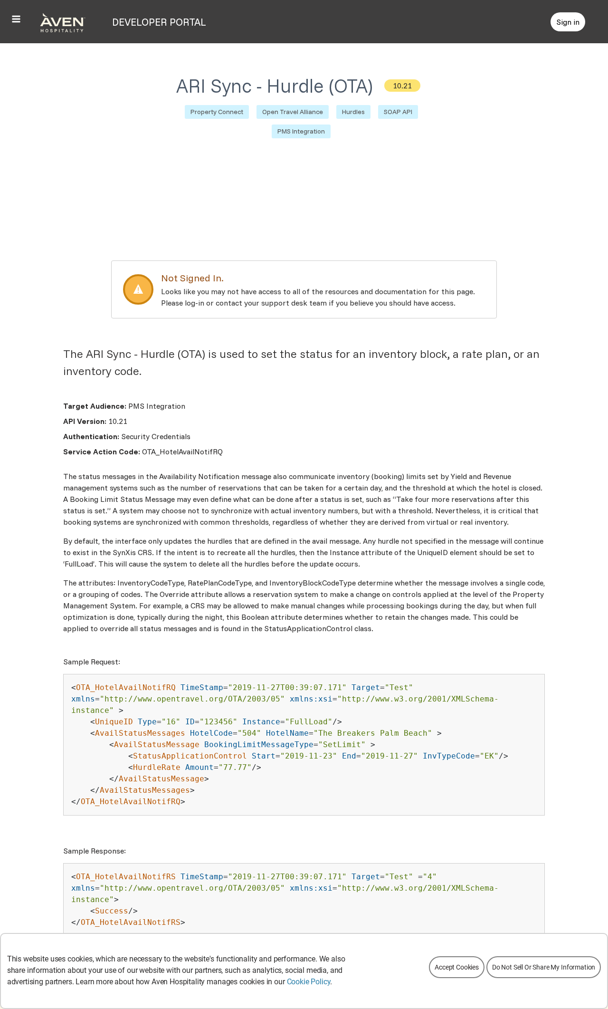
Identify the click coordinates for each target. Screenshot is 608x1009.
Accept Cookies (457, 967)
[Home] (62, 21)
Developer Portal (159, 22)
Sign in (568, 22)
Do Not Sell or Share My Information (543, 967)
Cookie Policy (309, 981)
